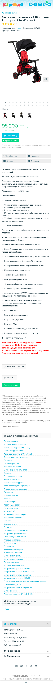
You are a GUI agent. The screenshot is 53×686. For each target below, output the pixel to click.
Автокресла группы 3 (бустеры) (17, 486)
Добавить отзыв (11, 385)
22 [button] (40, 105)
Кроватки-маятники (12, 467)
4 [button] (17, 102)
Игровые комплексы (12, 540)
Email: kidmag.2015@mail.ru (15, 637)
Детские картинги (11, 562)
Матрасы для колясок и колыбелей (19, 572)
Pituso (18, 28)
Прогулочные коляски (13, 476)
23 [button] (44, 105)
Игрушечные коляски (13, 553)
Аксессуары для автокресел (16, 457)
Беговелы (8, 460)
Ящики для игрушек (12, 479)
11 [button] (44, 102)
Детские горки (10, 502)
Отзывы (9, 161)
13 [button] (5, 105)
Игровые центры (11, 495)
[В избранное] (14, 156)
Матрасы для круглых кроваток (17, 575)
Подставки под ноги (12, 584)
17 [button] (20, 105)
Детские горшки (11, 441)
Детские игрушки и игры (14, 451)
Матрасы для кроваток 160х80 (17, 578)
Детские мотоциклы (12, 556)
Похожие (35, 156)
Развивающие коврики (13, 549)
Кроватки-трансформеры (15, 514)
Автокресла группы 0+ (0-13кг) (17, 448)
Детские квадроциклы (13, 559)
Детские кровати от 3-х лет (15, 470)
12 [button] (47, 102)
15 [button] (13, 105)
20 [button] (32, 105)
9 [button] (36, 102)
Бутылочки (8, 492)
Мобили (7, 498)
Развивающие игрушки (14, 483)
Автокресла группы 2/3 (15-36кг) (18, 454)
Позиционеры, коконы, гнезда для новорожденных (25, 581)
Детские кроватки (11, 463)
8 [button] (32, 102)
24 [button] (47, 105)
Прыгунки (8, 527)
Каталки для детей (12, 505)
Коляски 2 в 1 (9, 511)
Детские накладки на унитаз (16, 530)
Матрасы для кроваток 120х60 (17, 569)
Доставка (35, 161)
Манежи (7, 521)
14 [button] (9, 105)
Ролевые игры (10, 543)
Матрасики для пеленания (15, 534)
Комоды (7, 473)
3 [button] (13, 102)
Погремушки (9, 546)
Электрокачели (10, 524)
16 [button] (17, 105)
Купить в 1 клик (11, 141)
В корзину (12, 135)
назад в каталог (11, 13)
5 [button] (20, 102)
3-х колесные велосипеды (15, 444)
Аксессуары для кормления (15, 489)
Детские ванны (10, 591)
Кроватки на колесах (13, 518)
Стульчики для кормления (15, 537)
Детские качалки (11, 508)
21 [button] (36, 105)
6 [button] (24, 102)
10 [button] (40, 102)
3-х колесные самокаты (14, 565)
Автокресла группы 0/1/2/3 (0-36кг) (19, 594)
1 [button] (5, 102)
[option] (26, 60)
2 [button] (9, 102)
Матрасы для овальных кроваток (18, 588)
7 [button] (28, 102)
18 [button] (24, 105)
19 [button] (28, 105)
